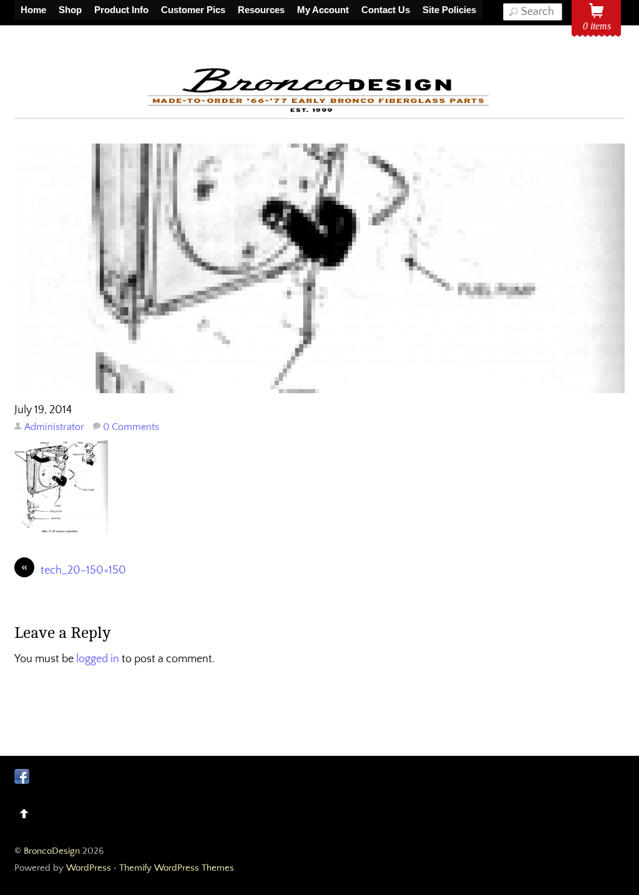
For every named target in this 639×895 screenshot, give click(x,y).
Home (33, 9)
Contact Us (385, 9)
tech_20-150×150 (73, 569)
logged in (97, 659)
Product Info (121, 9)
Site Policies (449, 9)
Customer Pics (193, 9)
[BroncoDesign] (319, 110)
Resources (261, 9)
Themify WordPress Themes (176, 868)
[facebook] (21, 776)
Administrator (54, 427)
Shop (70, 9)
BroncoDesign (52, 851)
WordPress (88, 868)
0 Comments (131, 427)
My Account (323, 9)
